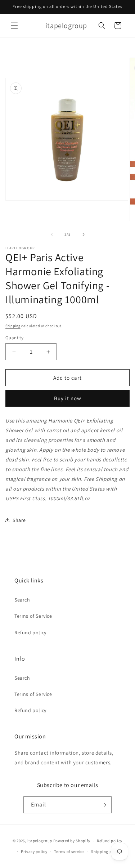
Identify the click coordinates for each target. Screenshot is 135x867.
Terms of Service (33, 616)
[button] (14, 25)
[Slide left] (52, 234)
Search (22, 599)
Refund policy (30, 632)
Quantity (14, 338)
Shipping (13, 325)
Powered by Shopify (71, 840)
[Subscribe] (103, 804)
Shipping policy (106, 851)
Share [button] (19, 520)
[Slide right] (83, 234)
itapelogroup (39, 840)
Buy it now (67, 398)
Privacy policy (34, 851)
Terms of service (69, 851)
